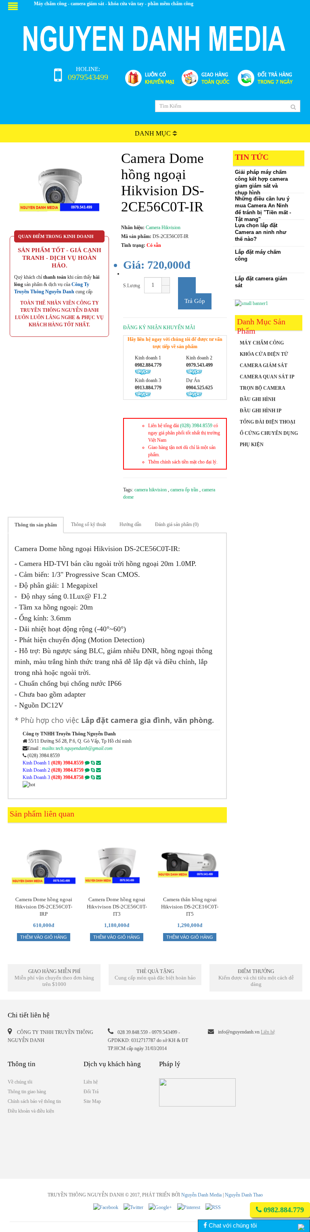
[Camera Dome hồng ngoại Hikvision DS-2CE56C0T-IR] (59, 190)
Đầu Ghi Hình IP (260, 410)
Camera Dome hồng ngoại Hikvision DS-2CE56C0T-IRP (43, 903)
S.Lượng (131, 285)
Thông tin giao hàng (27, 1091)
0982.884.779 (283, 1210)
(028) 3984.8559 (196, 425)
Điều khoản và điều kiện (31, 1111)
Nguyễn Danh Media (201, 1195)
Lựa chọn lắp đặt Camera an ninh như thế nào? (260, 232)
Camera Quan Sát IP (267, 377)
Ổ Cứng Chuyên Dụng (269, 433)
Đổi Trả (91, 1091)
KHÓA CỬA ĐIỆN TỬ (264, 354)
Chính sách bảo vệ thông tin (34, 1101)
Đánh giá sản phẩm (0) (177, 524)
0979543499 (88, 77)
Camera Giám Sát (263, 365)
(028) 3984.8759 (67, 770)
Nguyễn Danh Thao (244, 1195)
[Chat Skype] (93, 763)
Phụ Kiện (252, 444)
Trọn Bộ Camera (262, 388)
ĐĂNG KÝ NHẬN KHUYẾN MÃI (159, 327)
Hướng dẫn (130, 524)
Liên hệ (268, 1032)
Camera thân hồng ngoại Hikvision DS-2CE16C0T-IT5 (189, 903)
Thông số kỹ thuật (88, 524)
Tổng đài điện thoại (267, 422)
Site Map (92, 1101)
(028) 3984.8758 (67, 777)
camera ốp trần (184, 490)
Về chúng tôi (20, 1082)
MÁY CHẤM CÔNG (262, 343)
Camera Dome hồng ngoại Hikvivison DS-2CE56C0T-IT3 (117, 903)
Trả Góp (194, 301)
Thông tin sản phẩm (36, 525)
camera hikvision (151, 490)
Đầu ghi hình (257, 399)
